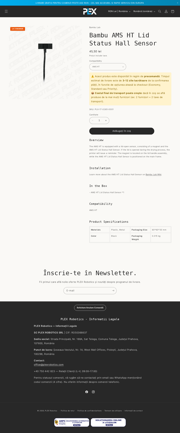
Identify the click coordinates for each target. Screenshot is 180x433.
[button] (6, 11)
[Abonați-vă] (113, 290)
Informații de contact (134, 411)
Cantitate (93, 115)
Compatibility (95, 61)
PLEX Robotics (51, 411)
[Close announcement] (177, 3)
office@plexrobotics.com (49, 364)
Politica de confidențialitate (89, 411)
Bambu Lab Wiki (153, 174)
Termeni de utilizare (113, 411)
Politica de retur (68, 411)
